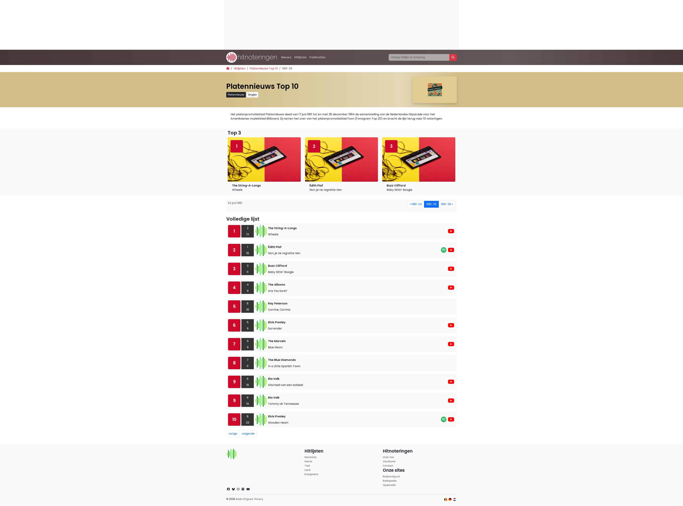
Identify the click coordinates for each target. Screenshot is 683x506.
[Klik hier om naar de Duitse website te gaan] (450, 499)
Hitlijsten (300, 57)
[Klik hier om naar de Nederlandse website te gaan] (454, 499)
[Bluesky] (233, 489)
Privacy (258, 499)
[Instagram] (238, 489)
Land (307, 470)
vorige (233, 434)
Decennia (310, 457)
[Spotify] (443, 251)
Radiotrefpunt (391, 476)
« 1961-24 (416, 204)
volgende (248, 434)
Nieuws (286, 57)
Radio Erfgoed (244, 499)
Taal (307, 465)
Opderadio (389, 485)
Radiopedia (389, 481)
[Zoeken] (453, 57)
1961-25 (431, 204)
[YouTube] (451, 232)
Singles (252, 94)
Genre (308, 461)
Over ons (388, 457)
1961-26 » (447, 204)
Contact (388, 465)
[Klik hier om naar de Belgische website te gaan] (445, 499)
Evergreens (311, 474)
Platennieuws (236, 94)
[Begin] (227, 68)
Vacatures (389, 461)
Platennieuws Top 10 (264, 68)
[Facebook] (228, 489)
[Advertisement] (331, 25)
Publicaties (317, 57)
